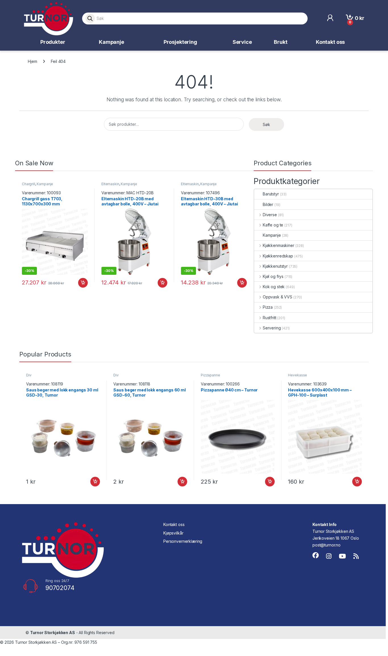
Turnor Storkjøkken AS (52, 632)
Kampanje (111, 42)
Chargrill (28, 184)
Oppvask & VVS (277, 296)
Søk (266, 124)
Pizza (268, 307)
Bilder (268, 204)
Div (29, 375)
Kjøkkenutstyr (275, 266)
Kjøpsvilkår (173, 533)
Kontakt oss (330, 42)
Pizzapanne (210, 375)
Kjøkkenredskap (278, 255)
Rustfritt (269, 317)
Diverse (270, 214)
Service (242, 42)
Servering (272, 327)
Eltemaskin (110, 184)
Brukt (280, 42)
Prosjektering (180, 42)
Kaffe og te (273, 224)
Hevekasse (297, 375)
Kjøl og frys (273, 276)
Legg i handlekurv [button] (77, 283)
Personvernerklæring (182, 541)
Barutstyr (271, 193)
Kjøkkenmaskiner (278, 245)
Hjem (32, 61)
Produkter (52, 42)
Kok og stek (274, 286)
